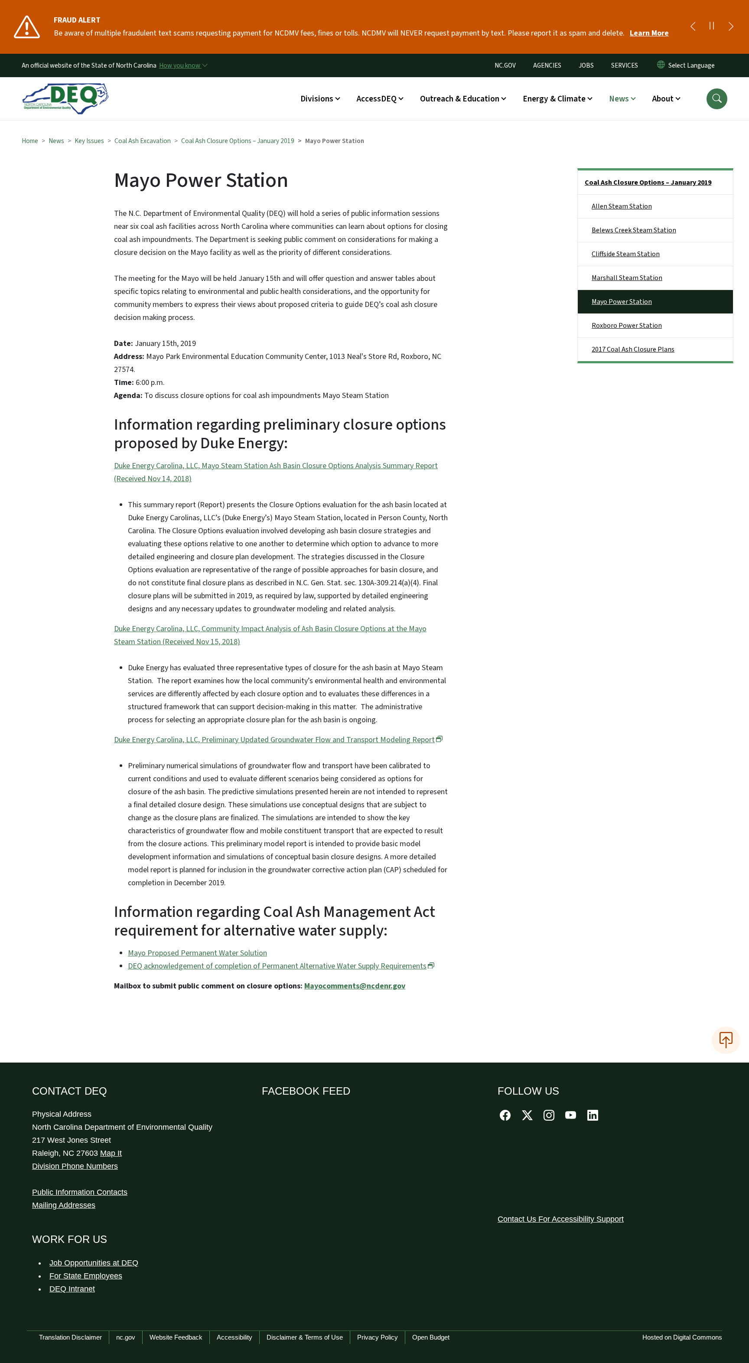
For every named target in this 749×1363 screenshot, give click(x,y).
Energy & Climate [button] (554, 99)
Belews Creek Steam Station (634, 230)
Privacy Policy (377, 1337)
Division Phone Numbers (75, 1166)
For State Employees (85, 1276)
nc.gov (125, 1337)
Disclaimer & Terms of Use (305, 1337)
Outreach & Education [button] (459, 99)
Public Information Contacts (79, 1192)
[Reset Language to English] (661, 65)
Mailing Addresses (63, 1205)
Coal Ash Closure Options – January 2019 (237, 141)
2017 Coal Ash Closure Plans (633, 349)
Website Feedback (176, 1337)
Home (30, 141)
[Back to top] (726, 1040)
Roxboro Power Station (627, 325)
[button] (717, 98)
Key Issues (89, 141)
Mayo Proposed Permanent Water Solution (197, 953)
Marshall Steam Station (627, 278)
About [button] (663, 99)
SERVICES (624, 65)
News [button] (619, 99)
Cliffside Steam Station (626, 254)
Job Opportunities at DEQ (93, 1263)
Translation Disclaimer (70, 1337)
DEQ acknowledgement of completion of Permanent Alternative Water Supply (277, 966)
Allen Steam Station (622, 206)
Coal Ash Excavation (142, 141)
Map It (111, 1153)
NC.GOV (505, 65)
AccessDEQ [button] (377, 99)
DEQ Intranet (72, 1289)
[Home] (65, 89)
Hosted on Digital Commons (682, 1337)
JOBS (586, 65)
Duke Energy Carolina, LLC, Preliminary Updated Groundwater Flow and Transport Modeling (274, 739)
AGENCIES (547, 65)
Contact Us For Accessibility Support (561, 1219)
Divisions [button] (316, 99)
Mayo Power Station (622, 302)
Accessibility (234, 1337)
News (56, 141)
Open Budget (430, 1337)
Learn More (649, 33)
